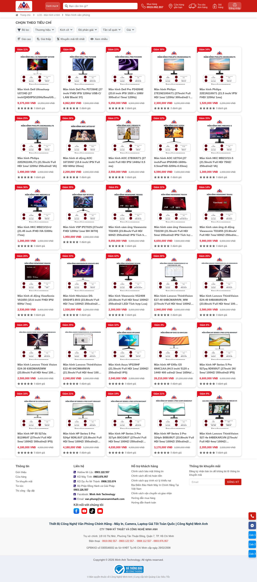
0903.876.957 (100, 476)
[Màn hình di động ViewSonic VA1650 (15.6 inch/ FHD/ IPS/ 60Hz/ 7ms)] (37, 274)
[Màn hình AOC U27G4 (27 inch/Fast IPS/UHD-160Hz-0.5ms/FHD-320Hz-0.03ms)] (174, 136)
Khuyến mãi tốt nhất (71, 39)
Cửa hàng (21, 476)
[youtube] (84, 511)
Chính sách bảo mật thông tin (147, 471)
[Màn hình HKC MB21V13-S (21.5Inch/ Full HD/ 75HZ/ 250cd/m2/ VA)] (220, 136)
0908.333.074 (108, 481)
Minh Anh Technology (102, 494)
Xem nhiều (101, 39)
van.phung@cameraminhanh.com (105, 499)
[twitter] (92, 511)
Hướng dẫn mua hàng (143, 498)
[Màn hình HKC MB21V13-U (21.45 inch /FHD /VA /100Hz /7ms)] (37, 205)
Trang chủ (25, 15)
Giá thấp (45, 39)
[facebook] (76, 511)
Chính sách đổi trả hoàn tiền (146, 475)
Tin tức (20, 486)
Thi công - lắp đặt (25, 490)
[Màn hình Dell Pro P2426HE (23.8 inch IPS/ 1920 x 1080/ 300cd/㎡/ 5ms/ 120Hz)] (128, 68)
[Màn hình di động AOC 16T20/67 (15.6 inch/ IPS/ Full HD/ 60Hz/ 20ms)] (83, 136)
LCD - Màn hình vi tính (48, 15)
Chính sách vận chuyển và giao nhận (151, 493)
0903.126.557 (81, 489)
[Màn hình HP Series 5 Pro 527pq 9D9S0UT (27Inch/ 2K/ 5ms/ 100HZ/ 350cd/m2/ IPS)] (220, 343)
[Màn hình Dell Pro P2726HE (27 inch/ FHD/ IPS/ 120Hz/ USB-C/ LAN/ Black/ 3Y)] (83, 68)
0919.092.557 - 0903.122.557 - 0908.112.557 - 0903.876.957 (135, 541)
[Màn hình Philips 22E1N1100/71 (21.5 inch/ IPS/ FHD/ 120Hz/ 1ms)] (220, 68)
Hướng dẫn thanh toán (143, 502)
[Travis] (29, 6)
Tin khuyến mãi (24, 481)
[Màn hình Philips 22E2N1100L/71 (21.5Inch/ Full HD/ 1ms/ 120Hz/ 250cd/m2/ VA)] (37, 136)
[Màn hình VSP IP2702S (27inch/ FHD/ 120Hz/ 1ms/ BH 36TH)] (83, 205)
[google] (100, 511)
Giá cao (25, 39)
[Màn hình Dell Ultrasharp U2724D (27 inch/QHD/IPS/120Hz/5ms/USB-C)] (37, 68)
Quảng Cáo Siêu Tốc (159, 577)
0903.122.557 (102, 472)
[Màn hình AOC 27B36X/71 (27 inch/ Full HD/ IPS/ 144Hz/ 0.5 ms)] (128, 136)
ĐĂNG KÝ (233, 481)
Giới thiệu (21, 472)
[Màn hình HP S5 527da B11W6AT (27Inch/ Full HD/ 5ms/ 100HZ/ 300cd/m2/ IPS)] (37, 412)
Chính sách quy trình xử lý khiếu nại (151, 480)
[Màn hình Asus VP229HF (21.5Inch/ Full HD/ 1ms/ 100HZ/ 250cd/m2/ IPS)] (128, 343)
